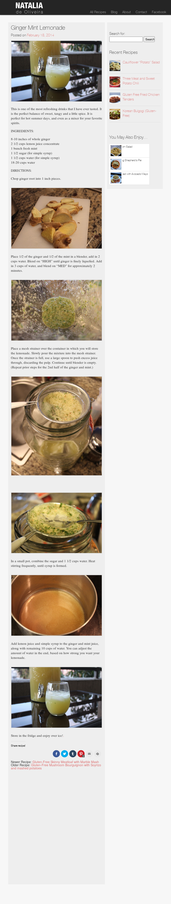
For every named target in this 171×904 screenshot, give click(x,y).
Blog (114, 12)
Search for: (117, 33)
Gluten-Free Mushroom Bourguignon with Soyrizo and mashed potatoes (56, 766)
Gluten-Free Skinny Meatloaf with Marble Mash (66, 762)
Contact (141, 12)
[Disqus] (56, 825)
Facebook (159, 12)
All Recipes (98, 12)
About (126, 12)
